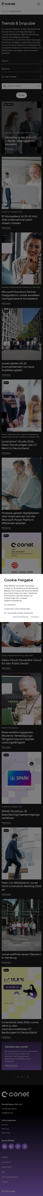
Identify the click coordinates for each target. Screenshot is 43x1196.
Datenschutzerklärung (20, 617)
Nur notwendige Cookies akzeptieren (18, 613)
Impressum (35, 617)
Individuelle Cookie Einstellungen (17, 609)
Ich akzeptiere (10, 605)
